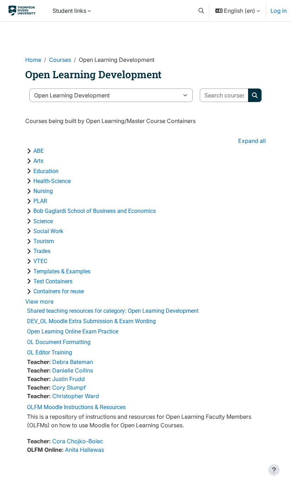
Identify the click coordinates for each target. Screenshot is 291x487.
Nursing (43, 191)
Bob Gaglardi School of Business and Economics (94, 211)
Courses (60, 59)
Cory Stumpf (69, 387)
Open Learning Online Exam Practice (72, 331)
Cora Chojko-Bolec (77, 441)
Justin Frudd (68, 378)
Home (33, 59)
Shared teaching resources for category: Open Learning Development (113, 310)
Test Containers (52, 281)
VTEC (40, 261)
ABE (38, 151)
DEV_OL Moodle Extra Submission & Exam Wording (91, 321)
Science (43, 221)
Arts (38, 160)
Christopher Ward (75, 396)
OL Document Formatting (58, 342)
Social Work (48, 231)
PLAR (40, 201)
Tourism (43, 241)
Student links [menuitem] (69, 10)
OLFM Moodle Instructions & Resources (76, 407)
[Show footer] (274, 470)
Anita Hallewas (84, 449)
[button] (201, 10)
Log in (278, 10)
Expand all (252, 140)
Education (46, 171)
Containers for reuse (58, 291)
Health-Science (52, 181)
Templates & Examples (61, 271)
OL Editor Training (49, 352)
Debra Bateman (72, 361)
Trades (41, 251)
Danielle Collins (72, 370)
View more (39, 301)
